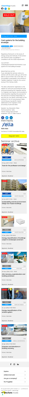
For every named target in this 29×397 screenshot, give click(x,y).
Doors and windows (19, 304)
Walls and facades (6, 48)
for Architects (5, 46)
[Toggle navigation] (26, 5)
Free (11, 46)
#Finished (3, 49)
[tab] (14, 371)
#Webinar (17, 49)
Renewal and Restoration (19, 340)
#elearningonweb (10, 49)
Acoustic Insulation (18, 46)
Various (6, 232)
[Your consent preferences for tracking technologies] (2, 394)
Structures (19, 268)
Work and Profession (19, 159)
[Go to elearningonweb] (8, 5)
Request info (14, 136)
